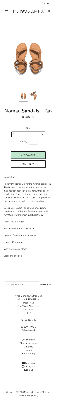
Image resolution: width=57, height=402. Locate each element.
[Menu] (6, 11)
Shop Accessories (28, 343)
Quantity (23, 141)
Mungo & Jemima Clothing (37, 392)
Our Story (28, 346)
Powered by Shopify (28, 395)
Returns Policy (28, 353)
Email (30, 370)
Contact (29, 350)
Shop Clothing (28, 339)
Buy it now (28, 164)
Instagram (29, 366)
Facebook (30, 363)
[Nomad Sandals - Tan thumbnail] (23, 96)
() (45, 3)
